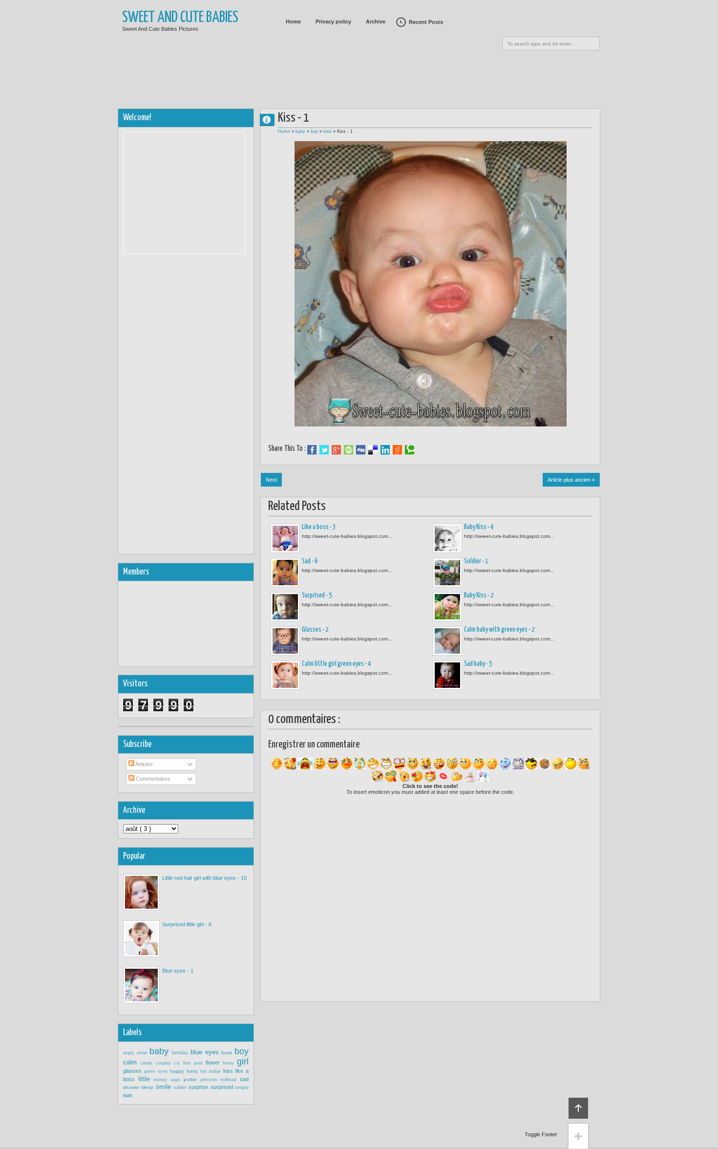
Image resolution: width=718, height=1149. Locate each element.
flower (214, 1062)
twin (127, 1095)
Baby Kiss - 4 (478, 527)
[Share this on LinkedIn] (385, 450)
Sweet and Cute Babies (180, 17)
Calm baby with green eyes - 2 (499, 629)
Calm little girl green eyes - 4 (336, 663)
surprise (199, 1087)
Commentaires (152, 779)
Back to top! (578, 1108)
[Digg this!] (360, 450)
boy (315, 131)
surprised (223, 1087)
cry (178, 1063)
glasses (133, 1071)
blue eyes (205, 1052)
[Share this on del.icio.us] (373, 450)
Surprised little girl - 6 (186, 924)
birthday (181, 1052)
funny (230, 1063)
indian (216, 1071)
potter (192, 1079)
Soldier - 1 (476, 561)
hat (204, 1071)
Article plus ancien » (571, 480)
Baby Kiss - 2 (478, 595)
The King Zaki (271, 119)
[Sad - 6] (285, 572)
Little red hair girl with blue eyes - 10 (204, 878)
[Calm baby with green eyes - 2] (447, 641)
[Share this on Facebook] (312, 450)
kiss (328, 131)
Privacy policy (333, 21)
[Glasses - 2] (285, 641)
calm (131, 1062)
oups (177, 1079)
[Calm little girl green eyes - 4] (285, 675)
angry (130, 1052)
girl (243, 1061)
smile (164, 1086)
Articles (143, 764)
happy (178, 1071)
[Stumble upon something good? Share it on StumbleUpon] (348, 450)
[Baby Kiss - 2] (447, 606)
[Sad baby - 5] (447, 675)
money (161, 1079)
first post (194, 1063)
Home (293, 21)
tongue (242, 1087)
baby (301, 131)
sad (244, 1079)
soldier (181, 1087)
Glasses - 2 (315, 629)
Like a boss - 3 (319, 527)
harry (193, 1071)
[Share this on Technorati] (409, 450)
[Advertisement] (359, 76)
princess (210, 1079)
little (146, 1079)
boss (227, 1052)
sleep (148, 1087)
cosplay (164, 1063)
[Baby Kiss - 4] (447, 538)
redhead (230, 1079)
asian (143, 1052)
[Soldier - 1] (447, 572)
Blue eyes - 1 (177, 971)
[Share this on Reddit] (397, 450)
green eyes (157, 1071)
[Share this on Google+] (336, 450)
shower (132, 1087)
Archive (375, 21)
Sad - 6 (309, 561)
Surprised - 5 (317, 595)
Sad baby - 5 (478, 663)
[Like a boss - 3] (285, 538)
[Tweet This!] (324, 450)
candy (147, 1063)
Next (271, 480)
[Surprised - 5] (285, 606)
